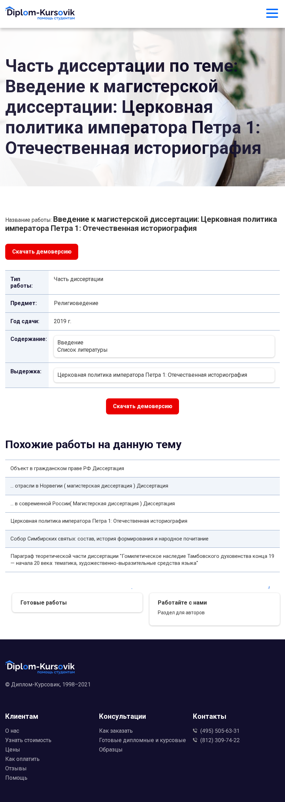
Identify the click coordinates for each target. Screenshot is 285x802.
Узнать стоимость (28, 740)
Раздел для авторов (181, 612)
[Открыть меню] (272, 14)
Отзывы (16, 768)
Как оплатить (22, 759)
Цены (12, 749)
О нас (12, 730)
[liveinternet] (142, 695)
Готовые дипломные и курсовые (142, 740)
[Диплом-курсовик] (40, 14)
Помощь (16, 777)
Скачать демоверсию (42, 251)
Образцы (111, 749)
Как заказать (116, 730)
